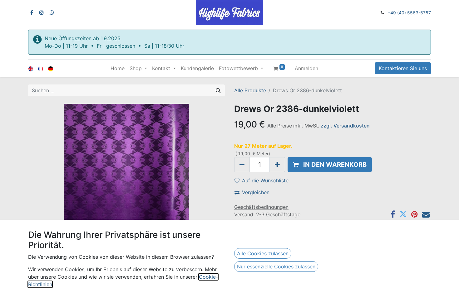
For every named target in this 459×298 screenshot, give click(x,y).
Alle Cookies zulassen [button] (263, 253)
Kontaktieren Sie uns (403, 68)
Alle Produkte (250, 90)
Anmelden (306, 68)
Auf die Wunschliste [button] (265, 180)
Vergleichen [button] (255, 192)
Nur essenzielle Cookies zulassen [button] (276, 266)
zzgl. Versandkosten (345, 126)
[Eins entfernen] (242, 164)
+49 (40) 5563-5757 (409, 12)
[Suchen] (218, 90)
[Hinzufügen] (277, 164)
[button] (330, 164)
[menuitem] (117, 68)
